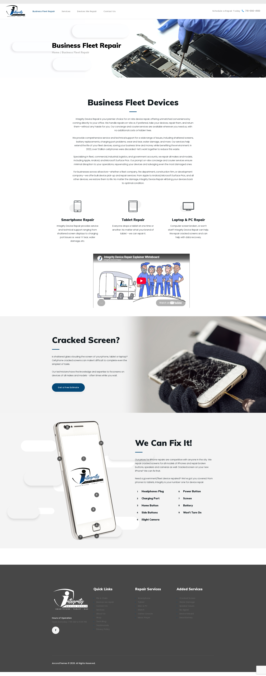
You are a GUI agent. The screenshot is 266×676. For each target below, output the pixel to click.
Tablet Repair (133, 220)
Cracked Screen (187, 598)
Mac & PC (142, 606)
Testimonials (102, 625)
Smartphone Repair (77, 220)
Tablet (141, 602)
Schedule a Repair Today (226, 11)
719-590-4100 (252, 10)
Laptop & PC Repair (188, 220)
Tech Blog (101, 621)
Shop (98, 617)
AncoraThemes (59, 663)
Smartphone (144, 598)
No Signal (184, 609)
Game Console (145, 613)
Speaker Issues (187, 606)
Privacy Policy (103, 629)
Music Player (144, 617)
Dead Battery (186, 617)
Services (100, 609)
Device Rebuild (186, 613)
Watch (141, 609)
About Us (100, 613)
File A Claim (102, 598)
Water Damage (187, 602)
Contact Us (102, 606)
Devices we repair (105, 602)
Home (55, 52)
